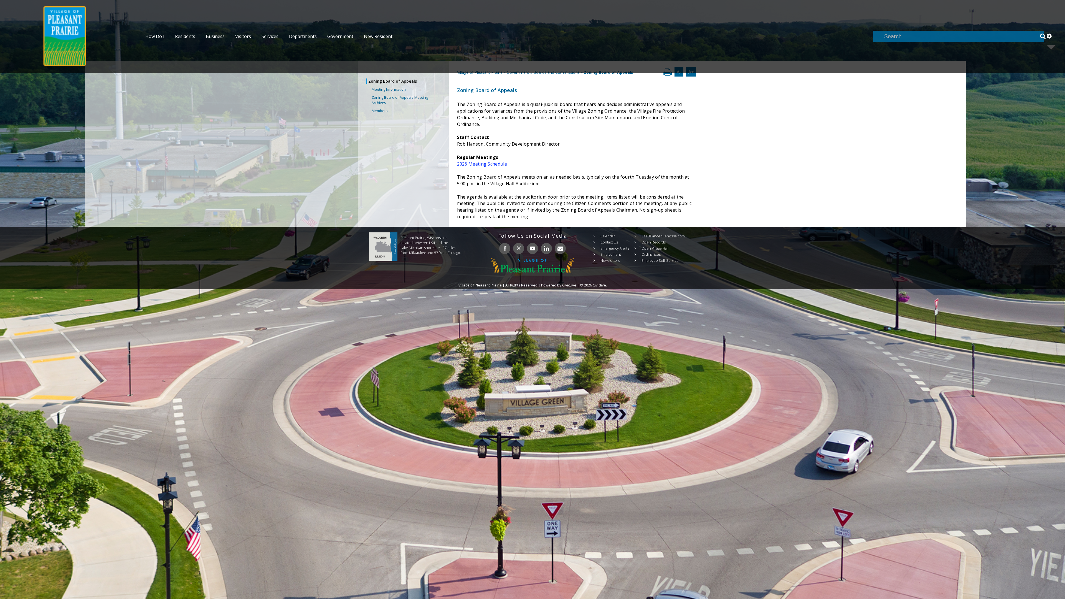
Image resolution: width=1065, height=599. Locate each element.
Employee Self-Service (660, 260)
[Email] (560, 248)
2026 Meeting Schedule (482, 164)
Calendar (607, 235)
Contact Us (609, 242)
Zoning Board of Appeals (392, 81)
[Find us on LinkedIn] (546, 248)
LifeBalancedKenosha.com (663, 235)
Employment (610, 254)
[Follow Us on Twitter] (518, 248)
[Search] (1042, 36)
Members (380, 110)
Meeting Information (389, 89)
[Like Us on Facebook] (504, 248)
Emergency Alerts (614, 248)
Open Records (653, 242)
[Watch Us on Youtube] (532, 248)
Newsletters (610, 260)
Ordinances (651, 254)
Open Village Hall (654, 248)
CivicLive (569, 285)
